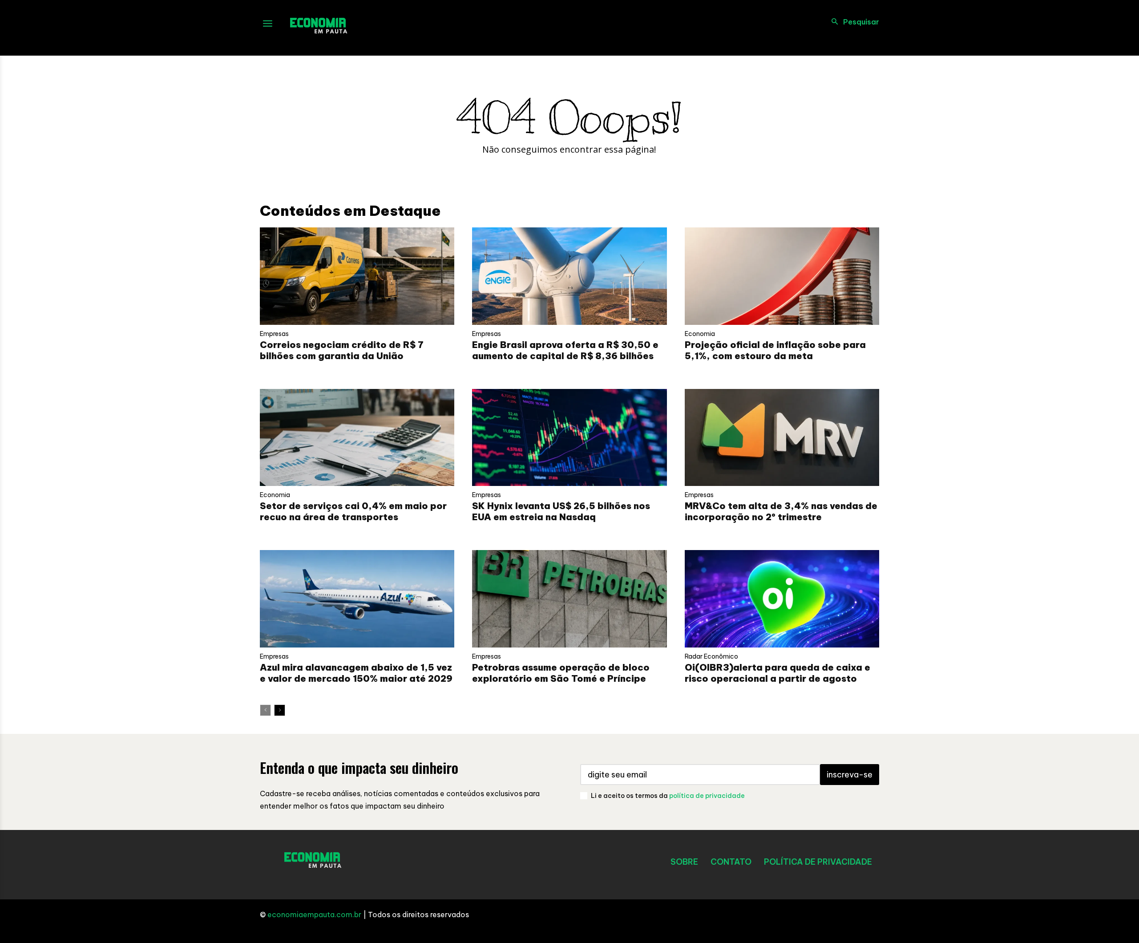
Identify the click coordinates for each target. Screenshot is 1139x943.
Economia (700, 334)
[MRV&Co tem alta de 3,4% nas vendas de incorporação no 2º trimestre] (782, 437)
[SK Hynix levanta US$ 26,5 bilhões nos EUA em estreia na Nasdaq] (569, 437)
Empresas (274, 334)
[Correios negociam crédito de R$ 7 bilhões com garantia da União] (357, 276)
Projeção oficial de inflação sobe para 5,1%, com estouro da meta (775, 350)
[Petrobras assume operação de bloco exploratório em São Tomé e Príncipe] (569, 599)
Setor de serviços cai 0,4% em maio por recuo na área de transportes (353, 511)
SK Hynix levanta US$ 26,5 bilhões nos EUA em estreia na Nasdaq (561, 511)
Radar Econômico (711, 656)
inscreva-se (849, 774)
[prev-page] (265, 710)
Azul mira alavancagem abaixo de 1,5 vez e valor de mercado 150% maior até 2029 (356, 673)
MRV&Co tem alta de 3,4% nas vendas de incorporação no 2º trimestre (781, 511)
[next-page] (279, 710)
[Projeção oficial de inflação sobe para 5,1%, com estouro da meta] (782, 276)
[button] (852, 21)
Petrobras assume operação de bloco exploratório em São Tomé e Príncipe (561, 673)
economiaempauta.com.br (314, 914)
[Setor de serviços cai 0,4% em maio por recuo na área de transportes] (357, 437)
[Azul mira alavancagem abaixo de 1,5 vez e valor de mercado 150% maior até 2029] (357, 599)
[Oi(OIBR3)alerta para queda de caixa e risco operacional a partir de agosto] (782, 599)
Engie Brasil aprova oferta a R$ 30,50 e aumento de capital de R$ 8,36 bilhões (565, 350)
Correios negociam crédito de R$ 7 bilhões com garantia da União (342, 350)
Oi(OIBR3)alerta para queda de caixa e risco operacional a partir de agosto (777, 673)
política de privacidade (707, 796)
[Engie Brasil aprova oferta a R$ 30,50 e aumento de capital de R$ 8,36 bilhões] (569, 276)
